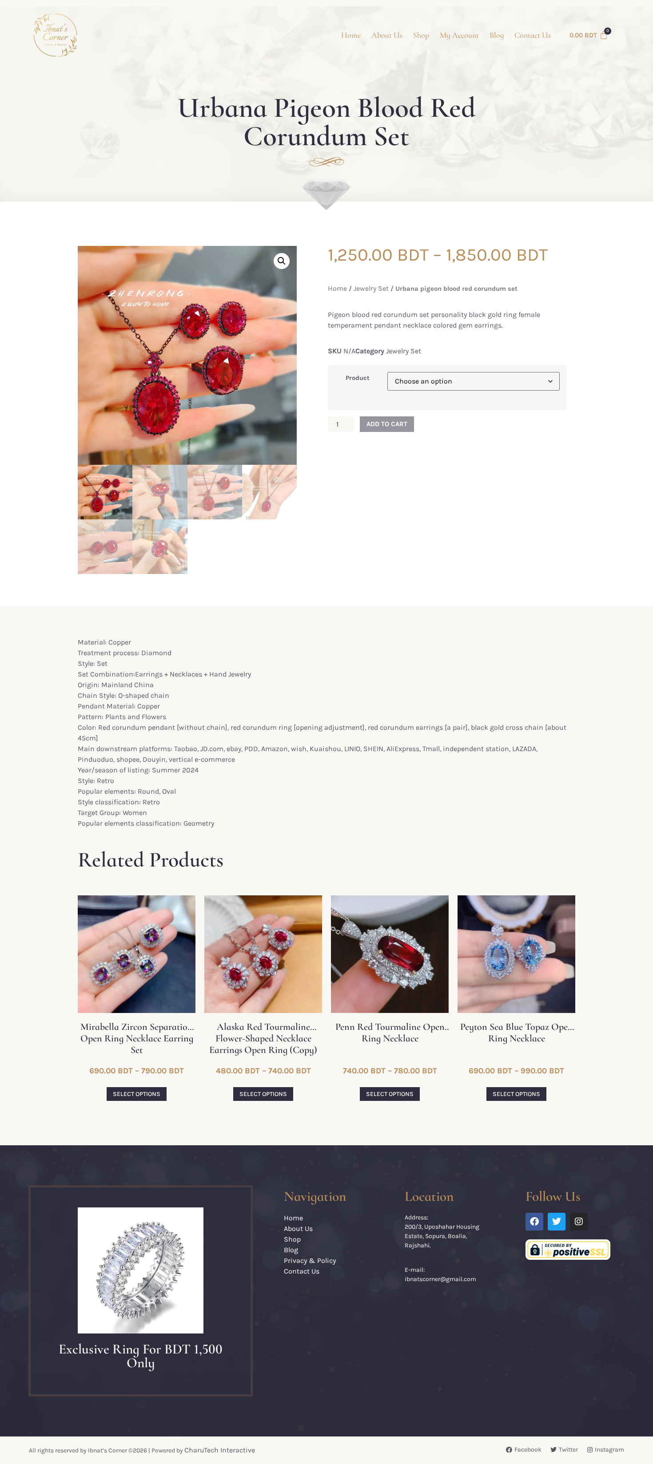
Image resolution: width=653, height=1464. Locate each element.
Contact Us (532, 35)
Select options (136, 1094)
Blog (497, 35)
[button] (282, 261)
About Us (386, 35)
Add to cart (386, 424)
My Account (459, 35)
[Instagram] (579, 1222)
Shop (421, 35)
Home (351, 35)
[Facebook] (534, 1222)
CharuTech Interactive (219, 1450)
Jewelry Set (371, 288)
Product (358, 378)
